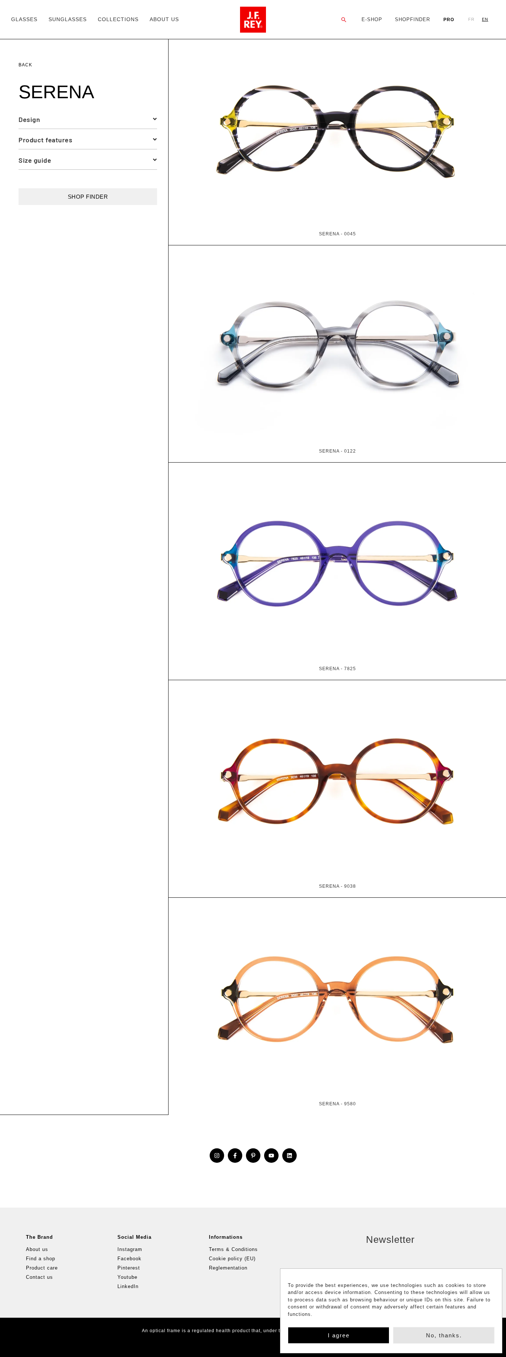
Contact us (39, 1277)
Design (29, 119)
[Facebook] (235, 1155)
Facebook (129, 1258)
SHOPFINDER (412, 19)
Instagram (129, 1249)
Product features (45, 140)
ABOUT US (164, 19)
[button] (343, 19)
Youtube (127, 1277)
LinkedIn (128, 1286)
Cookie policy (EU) (232, 1258)
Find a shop (40, 1258)
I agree (339, 1335)
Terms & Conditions (233, 1249)
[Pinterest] (253, 1155)
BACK (25, 64)
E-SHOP (372, 19)
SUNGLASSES (68, 19)
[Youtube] (271, 1155)
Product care (42, 1268)
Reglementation (228, 1268)
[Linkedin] (289, 1155)
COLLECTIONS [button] (118, 19)
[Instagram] (217, 1155)
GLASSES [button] (24, 19)
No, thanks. (444, 1335)
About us (37, 1249)
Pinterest (128, 1268)
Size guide (35, 160)
